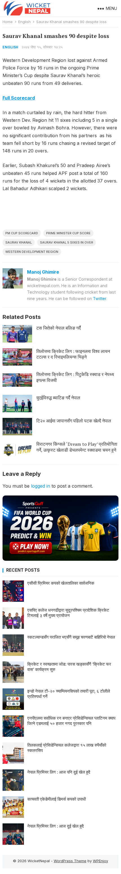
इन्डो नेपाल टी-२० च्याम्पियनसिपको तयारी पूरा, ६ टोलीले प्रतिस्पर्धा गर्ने (68, 693)
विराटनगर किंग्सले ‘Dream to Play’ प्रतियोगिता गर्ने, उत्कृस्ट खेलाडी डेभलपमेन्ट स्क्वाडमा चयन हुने (76, 447)
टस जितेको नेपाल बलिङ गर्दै (58, 328)
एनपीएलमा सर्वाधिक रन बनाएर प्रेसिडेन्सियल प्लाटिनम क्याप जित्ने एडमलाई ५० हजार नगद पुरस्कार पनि (71, 720)
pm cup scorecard (21, 233)
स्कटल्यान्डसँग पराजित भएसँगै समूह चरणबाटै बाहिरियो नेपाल (71, 637)
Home (8, 21)
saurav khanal (18, 242)
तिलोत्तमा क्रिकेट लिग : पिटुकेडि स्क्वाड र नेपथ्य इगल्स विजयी (75, 377)
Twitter (99, 298)
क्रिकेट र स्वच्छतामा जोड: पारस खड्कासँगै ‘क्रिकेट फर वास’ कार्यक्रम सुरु (69, 666)
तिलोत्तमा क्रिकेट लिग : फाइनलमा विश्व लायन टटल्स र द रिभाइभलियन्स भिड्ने (73, 354)
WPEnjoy (100, 861)
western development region (31, 252)
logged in (40, 486)
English (24, 21)
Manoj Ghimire (43, 272)
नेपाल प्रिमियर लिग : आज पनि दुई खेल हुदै (58, 772)
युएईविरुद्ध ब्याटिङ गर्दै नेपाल (58, 398)
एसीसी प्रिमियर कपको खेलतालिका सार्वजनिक (60, 583)
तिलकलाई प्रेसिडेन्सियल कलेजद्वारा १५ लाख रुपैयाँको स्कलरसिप (66, 747)
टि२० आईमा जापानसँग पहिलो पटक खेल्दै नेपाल (73, 421)
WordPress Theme (70, 861)
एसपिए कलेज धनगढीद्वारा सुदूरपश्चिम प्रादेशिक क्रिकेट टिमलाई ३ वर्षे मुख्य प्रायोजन (68, 612)
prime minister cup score (68, 233)
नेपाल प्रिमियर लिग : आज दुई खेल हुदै (55, 826)
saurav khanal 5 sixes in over (66, 242)
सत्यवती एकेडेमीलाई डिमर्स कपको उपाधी (56, 799)
